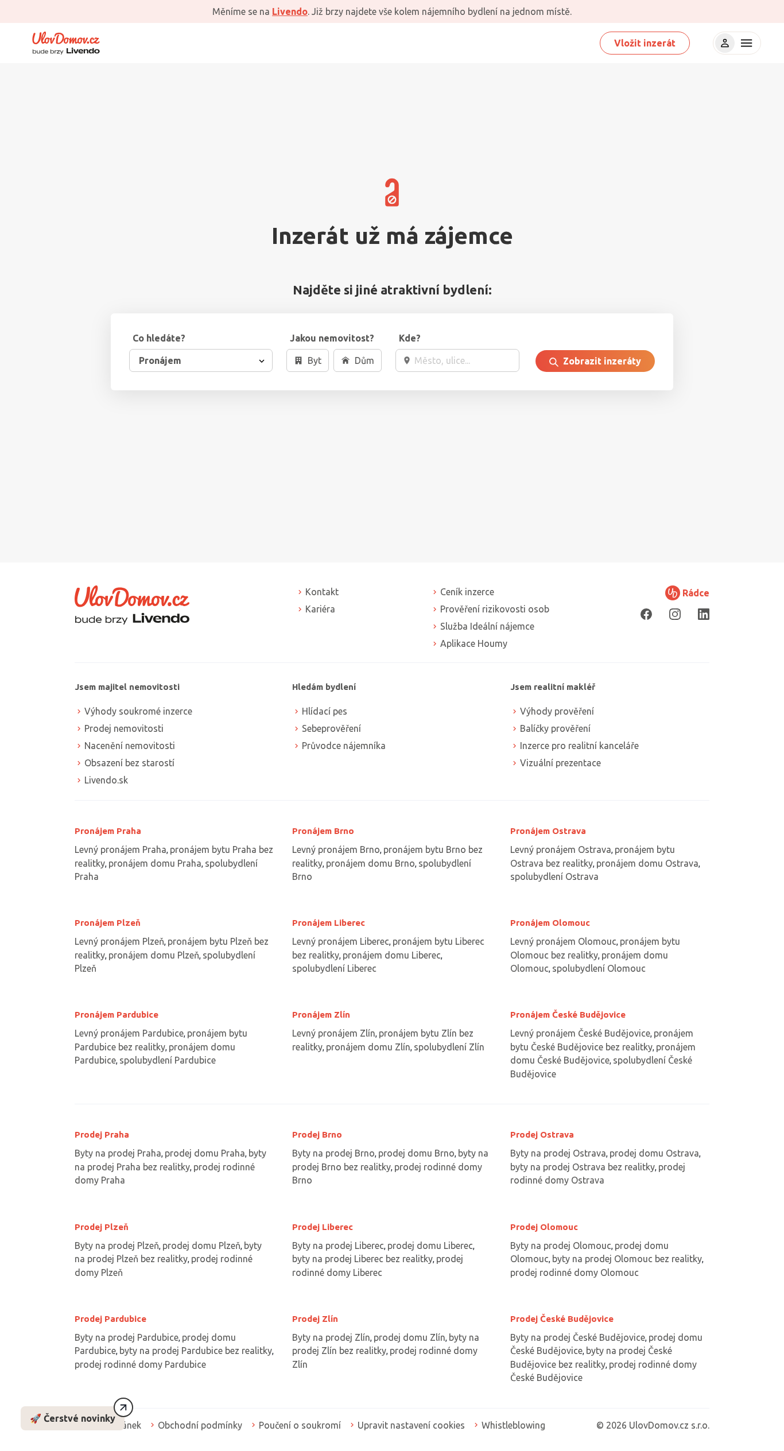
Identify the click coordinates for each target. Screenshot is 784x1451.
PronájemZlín (321, 1014)
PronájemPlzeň (108, 923)
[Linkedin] (703, 613)
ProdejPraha (102, 1134)
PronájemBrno (323, 831)
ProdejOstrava (542, 1134)
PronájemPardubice (116, 1014)
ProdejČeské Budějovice (562, 1319)
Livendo (290, 11)
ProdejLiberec (322, 1227)
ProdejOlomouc (544, 1227)
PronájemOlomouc (550, 923)
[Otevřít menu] (745, 43)
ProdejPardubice (110, 1319)
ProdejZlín (315, 1319)
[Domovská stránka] (66, 43)
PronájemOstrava (548, 831)
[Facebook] (646, 613)
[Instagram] (675, 613)
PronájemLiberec (328, 923)
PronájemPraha (108, 831)
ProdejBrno (317, 1134)
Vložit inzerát (645, 43)
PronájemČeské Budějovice (568, 1014)
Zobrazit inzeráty (601, 361)
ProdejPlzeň (102, 1227)
